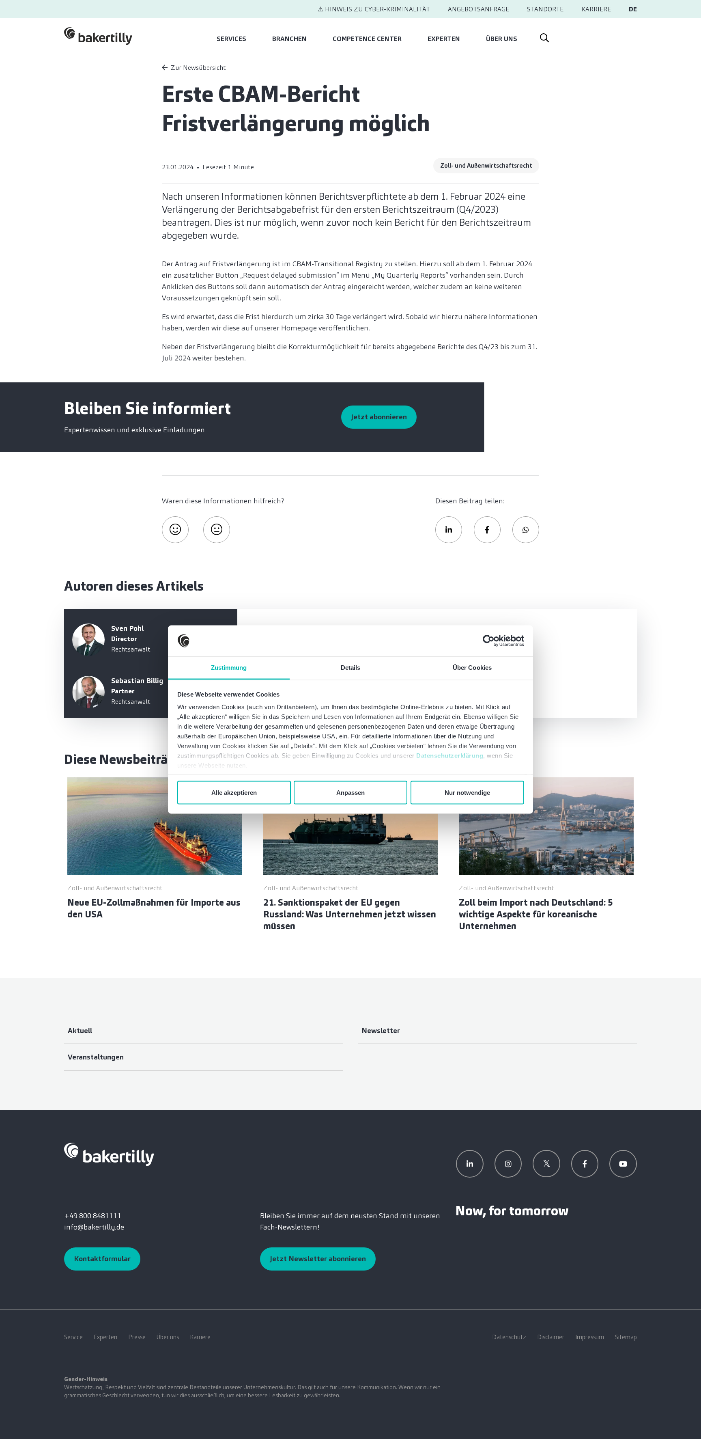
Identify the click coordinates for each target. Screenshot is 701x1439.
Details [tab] (351, 667)
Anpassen (350, 792)
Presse (137, 1337)
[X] (546, 1164)
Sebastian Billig (137, 681)
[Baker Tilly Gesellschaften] (109, 1154)
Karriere (596, 9)
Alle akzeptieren (234, 792)
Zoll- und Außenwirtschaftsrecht (486, 165)
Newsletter (380, 1031)
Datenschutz (509, 1337)
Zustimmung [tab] (229, 667)
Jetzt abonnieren (379, 417)
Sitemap (626, 1337)
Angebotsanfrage (478, 9)
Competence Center (367, 39)
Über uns (501, 39)
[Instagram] (508, 1164)
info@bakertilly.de (94, 1227)
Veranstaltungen (96, 1057)
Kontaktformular (102, 1259)
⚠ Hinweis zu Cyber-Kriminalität (374, 9)
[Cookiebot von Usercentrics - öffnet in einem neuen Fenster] (488, 641)
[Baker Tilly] (98, 36)
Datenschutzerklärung (449, 755)
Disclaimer (550, 1337)
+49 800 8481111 (92, 1216)
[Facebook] (585, 1164)
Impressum (589, 1337)
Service (73, 1337)
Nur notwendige (467, 792)
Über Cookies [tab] (472, 667)
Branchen (289, 39)
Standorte (545, 9)
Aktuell (80, 1031)
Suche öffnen (544, 36)
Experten (444, 39)
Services (231, 39)
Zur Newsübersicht (198, 67)
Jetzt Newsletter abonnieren (318, 1259)
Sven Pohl (127, 628)
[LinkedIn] (470, 1164)
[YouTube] (623, 1164)
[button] (449, 529)
